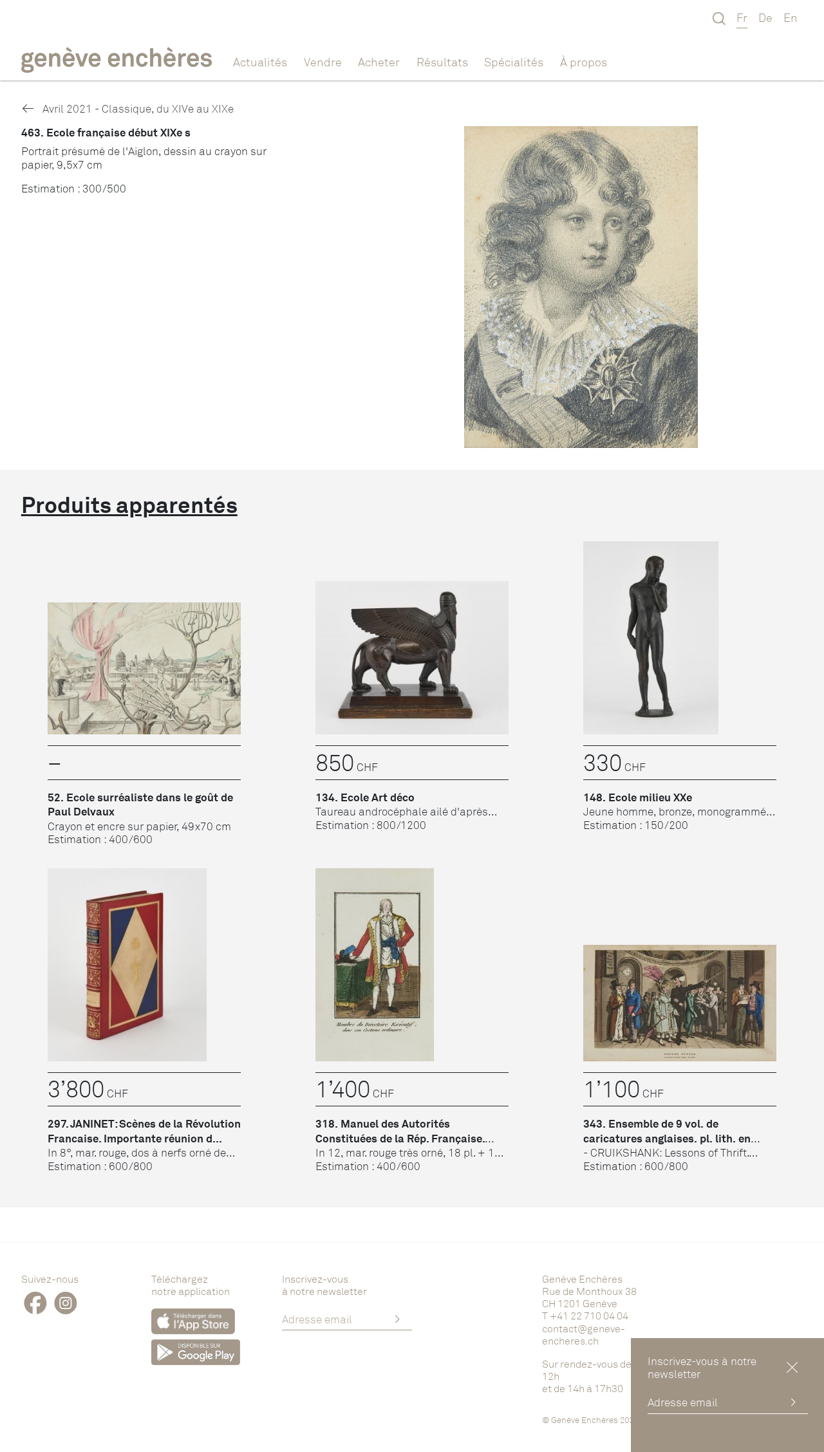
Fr (741, 17)
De (765, 17)
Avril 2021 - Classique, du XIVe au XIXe (137, 108)
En (790, 17)
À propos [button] (583, 62)
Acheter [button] (379, 62)
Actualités (260, 62)
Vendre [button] (323, 62)
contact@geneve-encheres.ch (583, 1334)
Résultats (442, 62)
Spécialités (513, 62)
